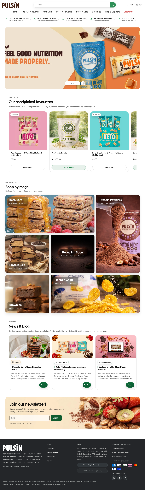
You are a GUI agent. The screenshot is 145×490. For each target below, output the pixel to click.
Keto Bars (47, 12)
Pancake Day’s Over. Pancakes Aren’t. (26, 368)
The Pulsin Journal (30, 12)
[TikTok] (125, 477)
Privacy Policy (19, 484)
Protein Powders (64, 12)
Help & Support (112, 12)
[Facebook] (119, 477)
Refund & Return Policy (32, 484)
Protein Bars (82, 12)
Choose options (68, 167)
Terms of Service (8, 484)
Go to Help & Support (92, 465)
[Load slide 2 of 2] (73, 83)
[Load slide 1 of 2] (71, 83)
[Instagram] (114, 477)
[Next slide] (78, 83)
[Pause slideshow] (83, 83)
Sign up (56, 418)
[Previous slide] (67, 83)
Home (14, 12)
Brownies (96, 12)
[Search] (113, 4)
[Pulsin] (10, 5)
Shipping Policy (47, 484)
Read (43, 385)
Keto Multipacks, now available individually (70, 368)
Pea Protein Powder (60, 153)
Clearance (129, 12)
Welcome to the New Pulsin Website (112, 368)
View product (28, 167)
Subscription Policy (59, 484)
